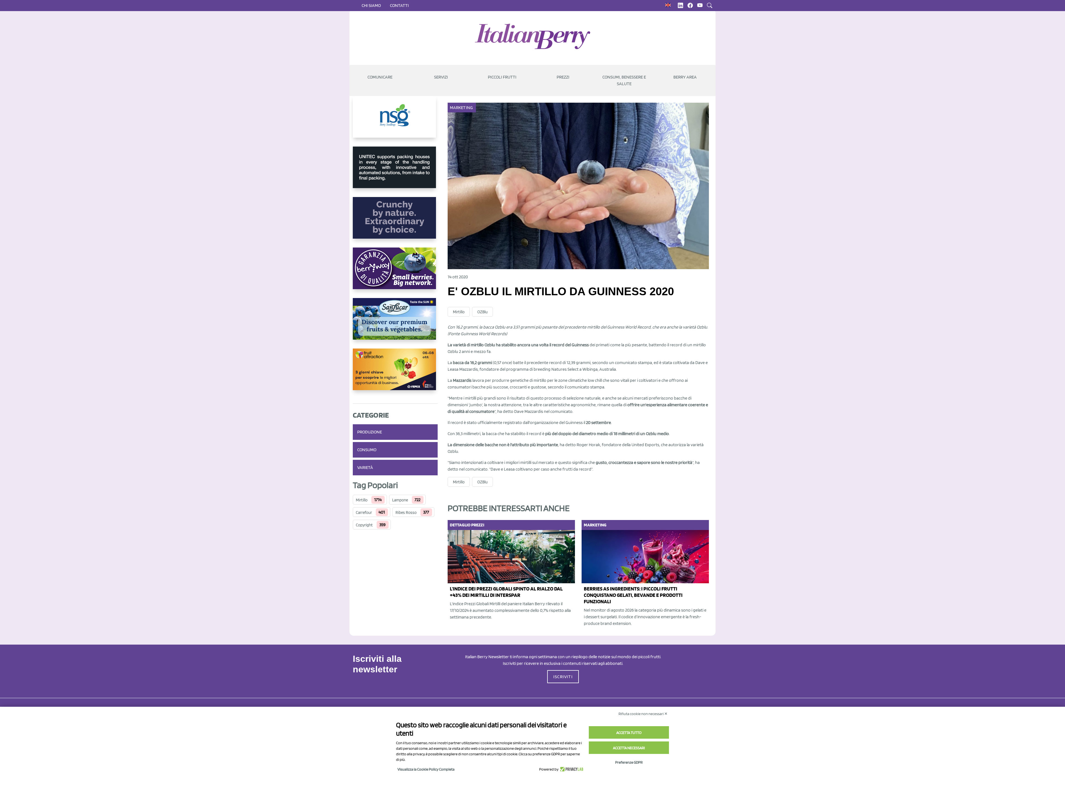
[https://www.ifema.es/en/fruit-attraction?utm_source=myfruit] (395, 374)
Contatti (399, 5)
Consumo (366, 449)
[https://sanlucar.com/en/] (395, 323)
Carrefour (364, 512)
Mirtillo (361, 500)
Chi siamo (371, 5)
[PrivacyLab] (571, 769)
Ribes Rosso (406, 512)
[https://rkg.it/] (395, 222)
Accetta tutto (628, 732)
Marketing (461, 107)
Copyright (364, 525)
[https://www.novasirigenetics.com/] (395, 121)
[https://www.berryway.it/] (395, 273)
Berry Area (685, 77)
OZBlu (482, 311)
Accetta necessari (629, 748)
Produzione (369, 432)
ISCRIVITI (563, 676)
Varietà (365, 467)
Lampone (400, 500)
